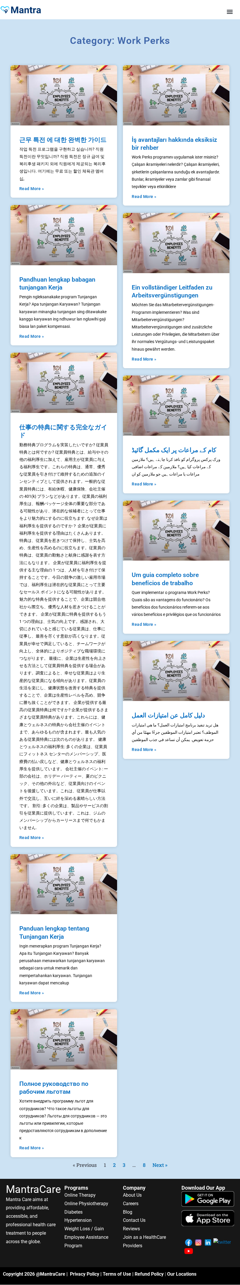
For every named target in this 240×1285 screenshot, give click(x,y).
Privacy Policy (84, 1274)
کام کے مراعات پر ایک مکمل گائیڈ (174, 450)
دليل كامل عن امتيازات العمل (168, 715)
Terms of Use (117, 1274)
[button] (230, 11)
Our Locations (181, 1274)
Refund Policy (149, 1274)
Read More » (31, 188)
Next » (159, 1165)
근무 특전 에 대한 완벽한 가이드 (63, 139)
